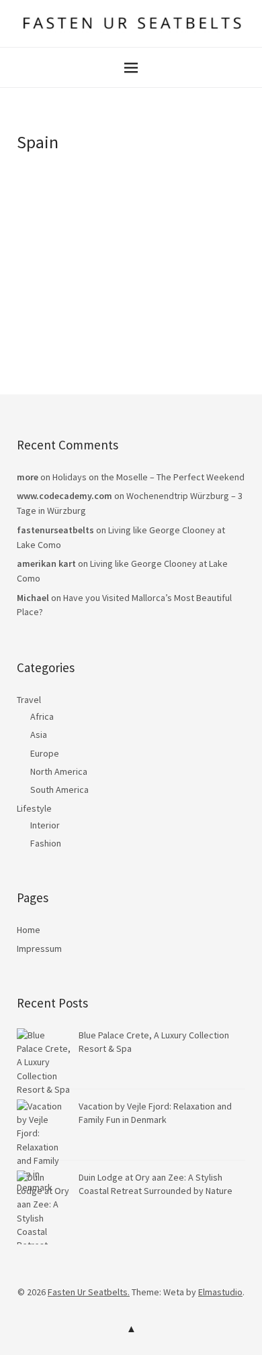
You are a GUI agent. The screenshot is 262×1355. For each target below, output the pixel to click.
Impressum (39, 948)
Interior (45, 825)
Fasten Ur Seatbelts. (89, 1292)
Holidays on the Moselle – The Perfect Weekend (148, 477)
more (27, 477)
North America (58, 771)
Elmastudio (220, 1292)
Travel (29, 700)
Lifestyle (34, 808)
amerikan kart (46, 563)
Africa (42, 716)
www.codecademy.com (64, 496)
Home (28, 930)
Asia (38, 734)
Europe (44, 753)
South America (59, 789)
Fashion (45, 843)
